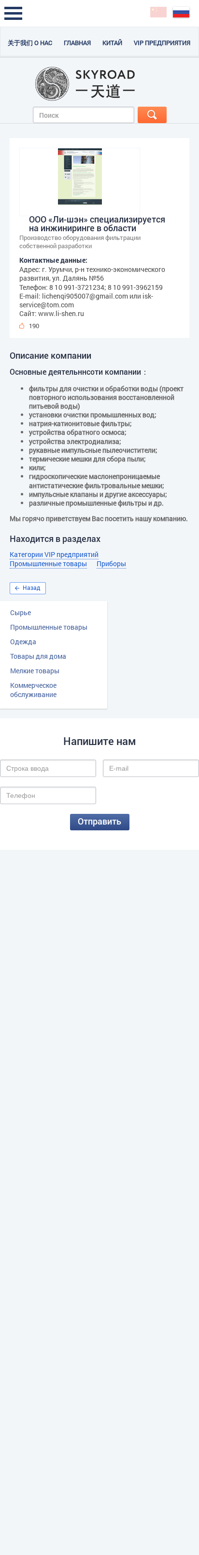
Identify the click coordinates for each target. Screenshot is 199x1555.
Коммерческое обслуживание (33, 690)
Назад (31, 587)
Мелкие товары (34, 670)
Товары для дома (38, 656)
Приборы (111, 563)
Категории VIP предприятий (54, 554)
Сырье (20, 612)
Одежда (23, 641)
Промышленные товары (48, 627)
